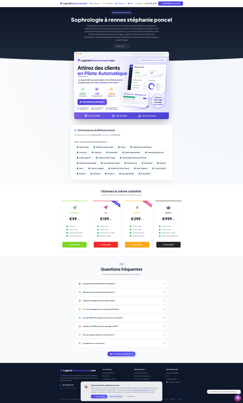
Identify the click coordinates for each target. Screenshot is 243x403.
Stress (123, 147)
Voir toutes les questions (122, 354)
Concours (83, 152)
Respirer (163, 163)
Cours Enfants (160, 168)
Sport (81, 168)
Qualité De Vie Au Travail (120, 168)
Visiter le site (120, 46)
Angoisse (97, 152)
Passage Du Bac (128, 174)
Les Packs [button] (95, 3)
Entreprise (148, 163)
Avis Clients (109, 3)
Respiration (113, 152)
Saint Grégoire (141, 168)
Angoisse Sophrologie (106, 158)
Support (140, 3)
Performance (132, 163)
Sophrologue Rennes (155, 152)
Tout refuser (131, 396)
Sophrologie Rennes (132, 152)
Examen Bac (145, 174)
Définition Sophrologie (104, 147)
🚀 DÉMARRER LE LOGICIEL (171, 3)
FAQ (131, 3)
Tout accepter (100, 396)
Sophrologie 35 (85, 158)
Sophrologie (84, 147)
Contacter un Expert (141, 379)
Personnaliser (117, 396)
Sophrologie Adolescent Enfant (134, 158)
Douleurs (111, 174)
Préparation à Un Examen (142, 147)
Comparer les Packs (109, 379)
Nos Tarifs (106, 376)
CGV (168, 376)
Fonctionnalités (108, 373)
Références (121, 3)
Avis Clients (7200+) (141, 373)
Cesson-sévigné (97, 168)
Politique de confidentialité (140, 390)
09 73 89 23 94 (151, 3)
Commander (74, 245)
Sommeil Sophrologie (111, 163)
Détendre (96, 174)
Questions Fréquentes (142, 376)
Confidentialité (171, 379)
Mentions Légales (172, 373)
